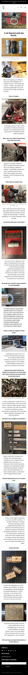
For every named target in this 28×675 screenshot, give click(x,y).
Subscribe (8, 666)
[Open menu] (18, 7)
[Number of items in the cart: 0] (25, 7)
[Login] (21, 7)
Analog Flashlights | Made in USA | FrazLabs (11, 672)
